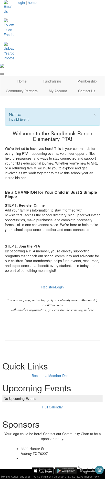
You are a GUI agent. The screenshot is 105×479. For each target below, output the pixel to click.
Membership (87, 81)
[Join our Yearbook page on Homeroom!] (9, 50)
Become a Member (46, 375)
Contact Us (86, 90)
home (32, 2)
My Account (58, 90)
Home (22, 81)
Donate (68, 375)
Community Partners (22, 90)
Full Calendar (52, 407)
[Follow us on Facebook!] (9, 27)
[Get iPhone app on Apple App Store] (43, 470)
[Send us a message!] (9, 6)
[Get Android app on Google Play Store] (66, 470)
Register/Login (52, 287)
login (21, 2)
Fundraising (52, 81)
